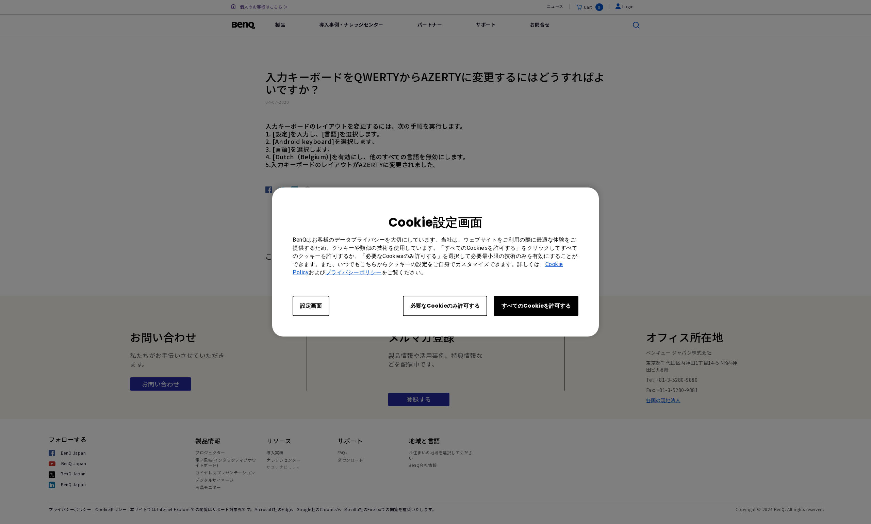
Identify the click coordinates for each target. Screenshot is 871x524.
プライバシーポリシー (354, 272)
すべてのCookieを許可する (536, 306)
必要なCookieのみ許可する (445, 306)
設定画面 (311, 306)
